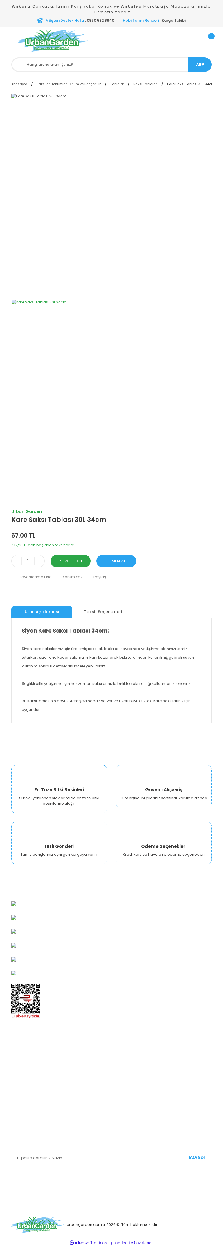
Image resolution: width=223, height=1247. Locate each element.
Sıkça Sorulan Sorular (136, 1088)
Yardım (122, 1079)
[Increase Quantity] (39, 561)
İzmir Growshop (26, 1061)
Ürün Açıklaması (42, 612)
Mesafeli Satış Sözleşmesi (35, 1088)
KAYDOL (197, 1158)
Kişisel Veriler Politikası (32, 1096)
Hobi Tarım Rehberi (141, 20)
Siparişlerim (127, 1053)
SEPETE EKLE (71, 561)
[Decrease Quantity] (16, 561)
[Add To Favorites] (31, 577)
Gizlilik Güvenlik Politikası (34, 1079)
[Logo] (62, 41)
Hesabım (124, 1044)
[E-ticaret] (111, 1243)
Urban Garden (26, 511)
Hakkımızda (22, 1044)
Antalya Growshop (28, 1070)
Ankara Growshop (28, 1053)
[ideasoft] (81, 1243)
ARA (200, 65)
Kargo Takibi (174, 20)
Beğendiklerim (129, 1070)
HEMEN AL (116, 561)
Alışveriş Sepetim (132, 1061)
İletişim (17, 1114)
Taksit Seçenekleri (103, 612)
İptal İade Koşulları (28, 1105)
